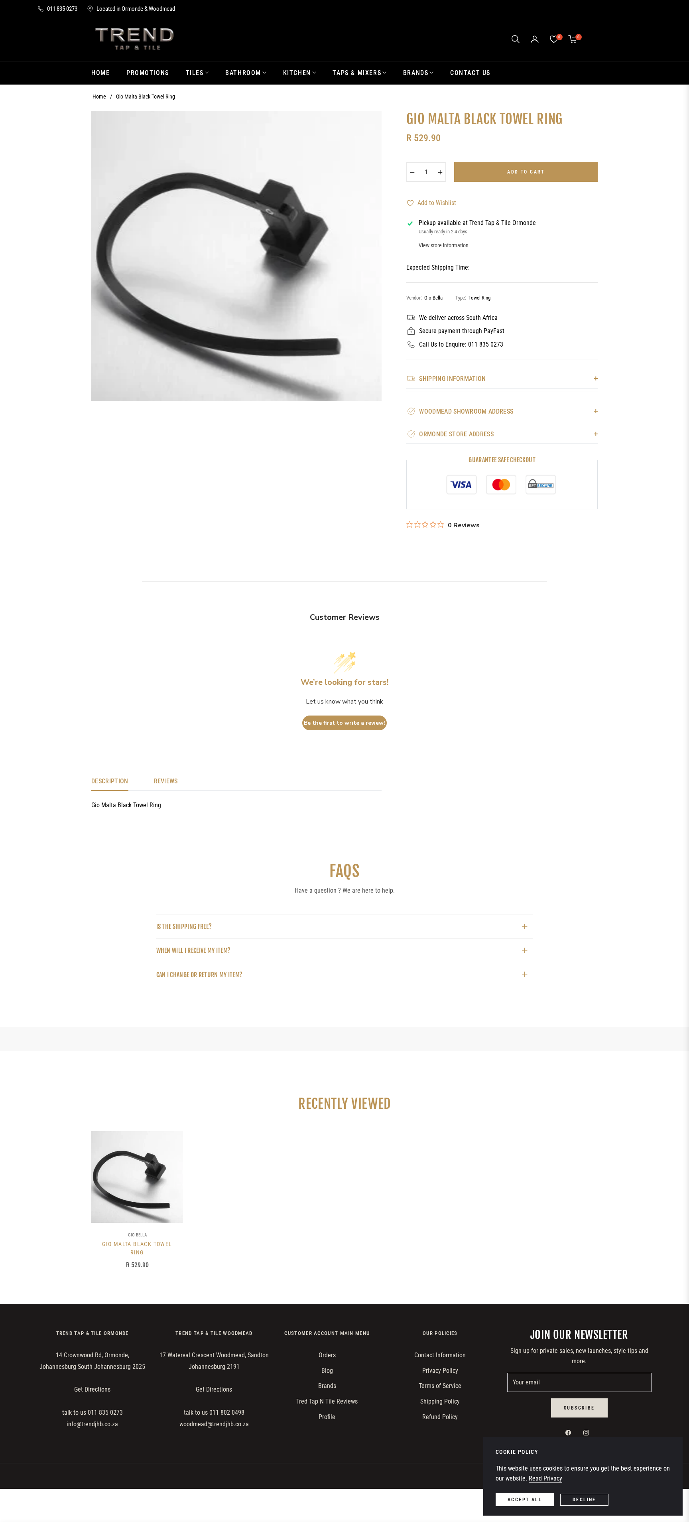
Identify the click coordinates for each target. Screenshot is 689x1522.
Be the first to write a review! (344, 723)
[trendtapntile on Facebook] (570, 1433)
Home (99, 96)
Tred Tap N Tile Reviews (327, 1401)
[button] (515, 39)
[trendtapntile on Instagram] (588, 1433)
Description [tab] (109, 781)
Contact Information (440, 1355)
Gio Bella (137, 1235)
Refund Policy (440, 1417)
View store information (444, 245)
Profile (327, 1417)
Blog (327, 1370)
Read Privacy (545, 1478)
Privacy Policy (440, 1370)
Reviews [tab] (166, 781)
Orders (327, 1355)
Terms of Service (440, 1386)
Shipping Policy (440, 1401)
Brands (327, 1386)
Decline (584, 1499)
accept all (525, 1499)
